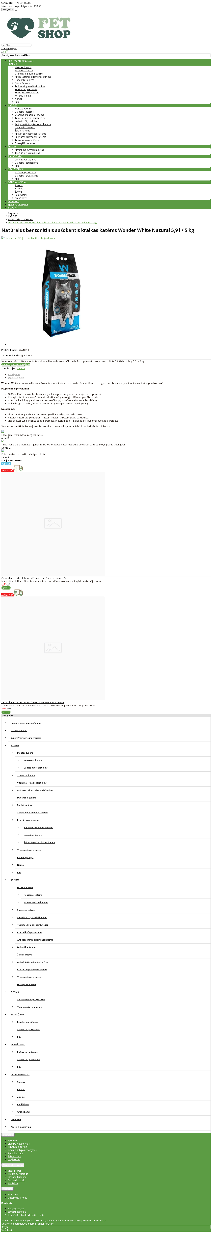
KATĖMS (15, 879)
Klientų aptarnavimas (13, 1165)
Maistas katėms (23, 108)
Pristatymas (14, 1156)
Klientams (7, 1189)
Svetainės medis (16, 1180)
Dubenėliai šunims (24, 79)
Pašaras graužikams (25, 172)
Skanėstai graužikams (26, 175)
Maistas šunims (23, 67)
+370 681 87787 (22, 2)
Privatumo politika (17, 1146)
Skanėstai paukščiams (26, 162)
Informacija (8, 1135)
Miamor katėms (19, 730)
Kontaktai (13, 1183)
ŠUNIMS (15, 745)
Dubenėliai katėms (25, 127)
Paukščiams (21, 194)
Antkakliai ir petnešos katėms (30, 133)
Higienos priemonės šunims (38, 827)
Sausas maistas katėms (36, 902)
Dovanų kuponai (17, 1177)
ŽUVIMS (15, 992)
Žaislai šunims (22, 83)
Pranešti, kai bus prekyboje (15, 364)
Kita (17, 101)
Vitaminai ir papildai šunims (29, 73)
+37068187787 (16, 1208)
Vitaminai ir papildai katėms (29, 114)
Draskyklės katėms (25, 143)
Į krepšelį (6, 588)
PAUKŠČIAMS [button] (15, 156)
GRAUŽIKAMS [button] (15, 169)
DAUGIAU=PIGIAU (20, 1074)
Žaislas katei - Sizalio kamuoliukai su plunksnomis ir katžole (32, 702)
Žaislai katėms (22, 130)
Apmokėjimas (15, 1153)
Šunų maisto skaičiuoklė (21, 60)
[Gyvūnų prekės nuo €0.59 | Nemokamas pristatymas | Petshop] (40, 41)
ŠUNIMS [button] (12, 64)
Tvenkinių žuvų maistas (27, 152)
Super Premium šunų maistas (26, 737)
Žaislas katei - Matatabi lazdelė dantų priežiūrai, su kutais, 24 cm (35, 578)
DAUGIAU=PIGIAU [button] (17, 182)
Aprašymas (14, 374)
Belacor (21, 368)
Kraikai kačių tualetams (27, 121)
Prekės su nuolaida (18, 1173)
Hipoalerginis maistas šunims (26, 722)
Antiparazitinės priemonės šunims (33, 76)
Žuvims (18, 191)
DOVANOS (13, 201)
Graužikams (21, 198)
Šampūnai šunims (33, 834)
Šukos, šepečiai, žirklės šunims (39, 842)
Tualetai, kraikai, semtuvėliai (30, 118)
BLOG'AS (13, 207)
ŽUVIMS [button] (12, 146)
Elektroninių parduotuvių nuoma (18, 1223)
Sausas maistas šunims (36, 767)
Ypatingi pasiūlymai (18, 204)
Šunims (19, 185)
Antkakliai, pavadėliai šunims (30, 86)
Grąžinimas (14, 1159)
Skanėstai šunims (24, 70)
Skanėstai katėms (24, 111)
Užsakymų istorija (17, 1197)
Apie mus (13, 1140)
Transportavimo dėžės (27, 92)
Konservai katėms (33, 894)
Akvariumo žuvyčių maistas (29, 149)
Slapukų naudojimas (19, 1143)
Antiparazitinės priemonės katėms (33, 124)
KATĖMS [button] (12, 105)
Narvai (18, 98)
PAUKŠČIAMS (17, 1014)
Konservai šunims (33, 760)
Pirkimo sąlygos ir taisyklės (22, 1150)
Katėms (19, 188)
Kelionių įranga (23, 95)
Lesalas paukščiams (25, 159)
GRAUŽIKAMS (18, 1044)
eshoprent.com (46, 1223)
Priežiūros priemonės (26, 89)
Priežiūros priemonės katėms (30, 136)
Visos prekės (14, 1170)
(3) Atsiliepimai (16, 377)
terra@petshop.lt (17, 1211)
